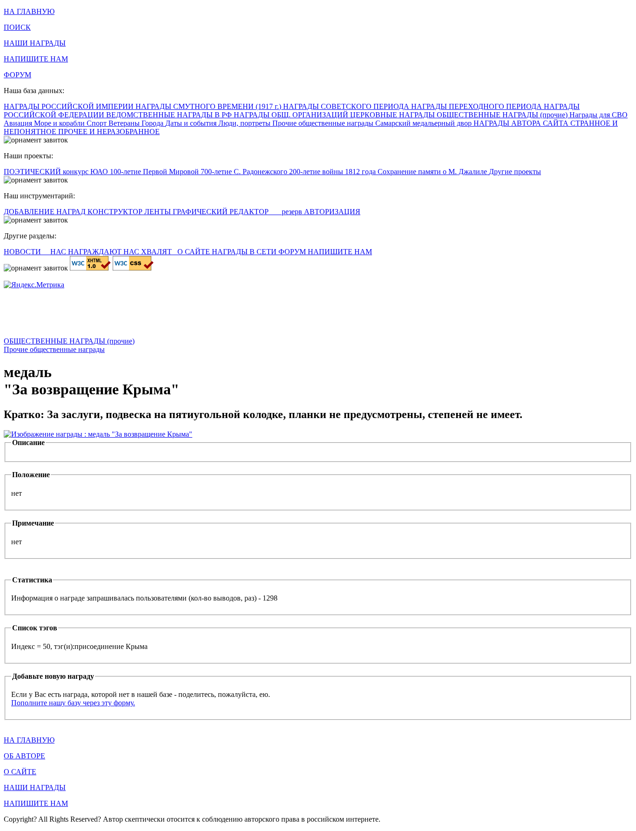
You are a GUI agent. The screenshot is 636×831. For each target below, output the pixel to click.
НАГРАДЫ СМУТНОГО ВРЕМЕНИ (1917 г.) (209, 106)
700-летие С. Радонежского (245, 172)
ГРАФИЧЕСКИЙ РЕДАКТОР (222, 212)
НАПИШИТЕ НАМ (36, 59)
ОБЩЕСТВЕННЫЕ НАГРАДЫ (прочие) (503, 115)
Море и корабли (60, 123)
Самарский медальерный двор (424, 123)
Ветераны (125, 123)
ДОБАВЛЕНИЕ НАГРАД (46, 212)
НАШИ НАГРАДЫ (35, 43)
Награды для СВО (598, 115)
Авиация (19, 123)
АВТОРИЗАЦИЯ (332, 212)
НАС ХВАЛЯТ (148, 252)
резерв (293, 212)
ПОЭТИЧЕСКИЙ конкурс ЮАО (57, 172)
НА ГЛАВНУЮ (29, 11)
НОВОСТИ (23, 252)
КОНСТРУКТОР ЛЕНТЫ (130, 212)
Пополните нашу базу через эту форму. (73, 703)
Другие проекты (515, 172)
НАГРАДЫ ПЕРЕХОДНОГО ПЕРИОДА (477, 106)
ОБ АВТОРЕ (24, 756)
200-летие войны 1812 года (333, 172)
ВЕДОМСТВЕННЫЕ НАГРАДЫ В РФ (170, 115)
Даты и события (191, 123)
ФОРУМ (17, 75)
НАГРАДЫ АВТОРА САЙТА (522, 123)
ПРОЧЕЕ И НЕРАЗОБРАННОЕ (109, 131)
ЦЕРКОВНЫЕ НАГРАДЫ (393, 115)
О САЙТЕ (194, 252)
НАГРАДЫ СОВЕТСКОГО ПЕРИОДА (347, 106)
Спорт (97, 123)
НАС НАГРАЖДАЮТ (86, 252)
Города (153, 123)
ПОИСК (17, 27)
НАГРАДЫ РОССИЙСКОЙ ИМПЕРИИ (69, 106)
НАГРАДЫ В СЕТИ (245, 252)
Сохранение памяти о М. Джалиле (433, 172)
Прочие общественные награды (323, 123)
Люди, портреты (245, 123)
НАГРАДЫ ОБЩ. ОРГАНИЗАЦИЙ (292, 115)
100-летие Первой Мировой (155, 172)
